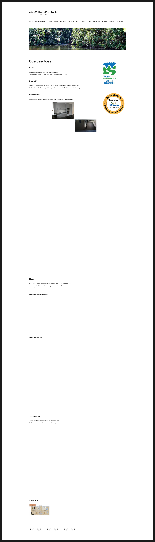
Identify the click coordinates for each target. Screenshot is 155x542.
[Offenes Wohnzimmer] (40, 162)
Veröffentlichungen (94, 21)
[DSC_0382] (85, 260)
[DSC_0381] (40, 247)
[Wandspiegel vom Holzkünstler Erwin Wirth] (85, 209)
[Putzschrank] (85, 192)
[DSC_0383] (63, 261)
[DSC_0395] (63, 486)
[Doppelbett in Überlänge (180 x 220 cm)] (40, 434)
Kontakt (104, 21)
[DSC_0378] (40, 230)
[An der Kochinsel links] (40, 145)
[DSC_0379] (85, 243)
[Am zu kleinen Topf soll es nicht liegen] (63, 142)
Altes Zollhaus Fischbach (43, 12)
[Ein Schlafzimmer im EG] (40, 451)
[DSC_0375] (40, 213)
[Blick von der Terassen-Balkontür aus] (63, 176)
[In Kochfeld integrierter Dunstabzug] (85, 125)
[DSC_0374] (63, 210)
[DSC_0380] (63, 244)
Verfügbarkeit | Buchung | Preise (69, 21)
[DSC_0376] (85, 226)
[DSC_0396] (85, 486)
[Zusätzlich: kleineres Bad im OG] (40, 306)
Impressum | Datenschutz (116, 21)
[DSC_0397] (40, 264)
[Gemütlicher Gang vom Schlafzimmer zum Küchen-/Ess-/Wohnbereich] (40, 468)
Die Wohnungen (40, 21)
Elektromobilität (53, 21)
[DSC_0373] (40, 486)
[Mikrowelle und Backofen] (63, 126)
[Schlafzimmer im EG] (63, 451)
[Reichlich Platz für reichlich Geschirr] (85, 141)
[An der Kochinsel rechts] (85, 158)
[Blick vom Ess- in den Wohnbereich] (63, 159)
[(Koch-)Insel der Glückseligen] (40, 110)
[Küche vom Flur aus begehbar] (85, 110)
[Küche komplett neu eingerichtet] (63, 110)
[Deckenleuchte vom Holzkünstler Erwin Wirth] (40, 196)
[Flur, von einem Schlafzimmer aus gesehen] (63, 193)
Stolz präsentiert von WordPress (48, 535)
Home (31, 21)
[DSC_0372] (85, 468)
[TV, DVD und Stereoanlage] (85, 175)
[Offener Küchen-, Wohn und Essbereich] (40, 127)
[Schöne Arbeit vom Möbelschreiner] (63, 434)
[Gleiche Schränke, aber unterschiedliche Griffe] (63, 468)
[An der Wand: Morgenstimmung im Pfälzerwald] (85, 451)
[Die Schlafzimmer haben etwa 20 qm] (85, 434)
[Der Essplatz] (40, 179)
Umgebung (84, 21)
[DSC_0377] (63, 227)
